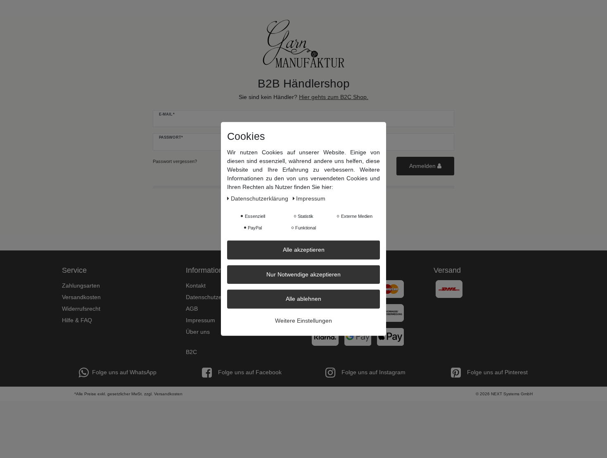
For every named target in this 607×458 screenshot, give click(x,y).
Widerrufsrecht (81, 308)
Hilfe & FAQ (77, 320)
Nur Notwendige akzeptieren (303, 274)
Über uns (198, 331)
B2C (191, 352)
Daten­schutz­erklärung (260, 198)
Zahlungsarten (81, 285)
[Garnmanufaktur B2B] (303, 43)
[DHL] (449, 288)
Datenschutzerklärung (214, 297)
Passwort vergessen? (175, 161)
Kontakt (196, 285)
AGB (192, 308)
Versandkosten (81, 297)
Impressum (200, 320)
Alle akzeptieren (304, 249)
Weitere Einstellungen (303, 320)
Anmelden (423, 166)
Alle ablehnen (303, 298)
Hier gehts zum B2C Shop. (333, 97)
